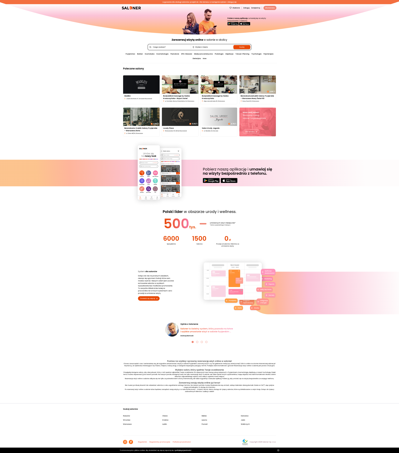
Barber (140, 54)
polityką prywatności (183, 450)
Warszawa (127, 424)
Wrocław (126, 420)
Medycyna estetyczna (203, 54)
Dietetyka (197, 58)
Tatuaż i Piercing (242, 54)
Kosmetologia (162, 54)
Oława (164, 416)
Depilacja (229, 54)
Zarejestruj (255, 8)
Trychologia (256, 54)
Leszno (204, 420)
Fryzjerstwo (130, 54)
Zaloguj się (231, 2)
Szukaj (241, 47)
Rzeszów (126, 416)
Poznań (205, 424)
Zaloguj (246, 8)
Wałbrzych (245, 424)
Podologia (219, 54)
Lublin (164, 424)
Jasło (243, 420)
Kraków (165, 420)
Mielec (204, 416)
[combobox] (170, 47)
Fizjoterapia (268, 54)
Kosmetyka (149, 54)
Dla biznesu (204, 2)
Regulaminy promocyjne (159, 442)
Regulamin (142, 442)
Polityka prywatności (182, 442)
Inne (204, 58)
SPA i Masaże (186, 54)
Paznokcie (175, 54)
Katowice (244, 416)
